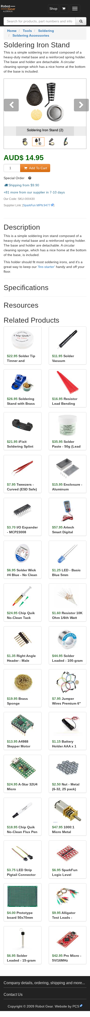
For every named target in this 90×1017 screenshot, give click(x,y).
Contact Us (13, 994)
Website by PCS (67, 1006)
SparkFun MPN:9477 (36, 205)
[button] (10, 114)
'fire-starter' (46, 267)
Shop (53, 8)
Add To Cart (37, 168)
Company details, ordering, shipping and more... (44, 983)
